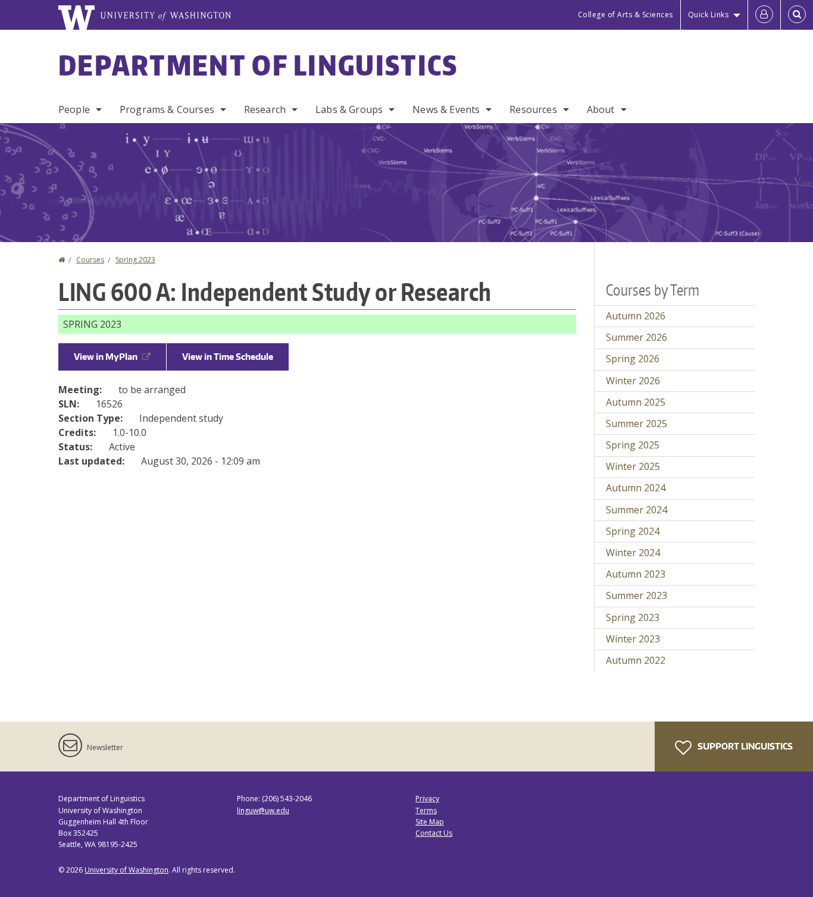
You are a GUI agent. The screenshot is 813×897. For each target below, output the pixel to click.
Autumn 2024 (635, 487)
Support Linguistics (744, 746)
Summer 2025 (636, 423)
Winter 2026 (633, 380)
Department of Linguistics (258, 65)
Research (265, 109)
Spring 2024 (632, 531)
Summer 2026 (636, 337)
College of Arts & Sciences (625, 15)
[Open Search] (797, 15)
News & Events (446, 109)
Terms (426, 810)
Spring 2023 (135, 260)
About (601, 109)
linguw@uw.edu (263, 810)
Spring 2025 (632, 444)
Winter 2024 (633, 552)
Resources (532, 109)
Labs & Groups (349, 109)
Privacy (427, 799)
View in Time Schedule (227, 357)
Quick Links (708, 15)
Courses (90, 260)
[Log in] (764, 15)
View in (105, 357)
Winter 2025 (633, 466)
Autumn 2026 (635, 315)
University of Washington (126, 870)
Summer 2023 (636, 595)
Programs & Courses (167, 109)
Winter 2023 (633, 638)
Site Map (429, 822)
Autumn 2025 (635, 402)
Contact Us (433, 833)
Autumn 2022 (635, 660)
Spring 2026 (632, 358)
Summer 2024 (636, 509)
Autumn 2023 (635, 574)
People (74, 109)
